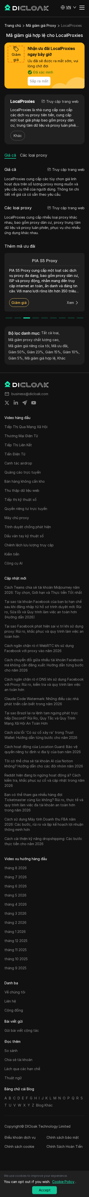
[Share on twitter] (6, 402)
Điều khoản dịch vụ (20, 1137)
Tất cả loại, (50, 333)
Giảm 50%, (17, 352)
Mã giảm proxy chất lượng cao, (34, 340)
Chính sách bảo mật (62, 1137)
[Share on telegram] (24, 402)
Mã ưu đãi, (59, 346)
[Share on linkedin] (15, 402)
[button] (68, 7)
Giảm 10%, (71, 352)
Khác (18, 136)
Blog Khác (44, 1105)
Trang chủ (12, 25)
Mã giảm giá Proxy (41, 25)
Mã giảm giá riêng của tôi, (29, 346)
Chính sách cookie (19, 1146)
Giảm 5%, (16, 358)
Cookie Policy (63, 1182)
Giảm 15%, (53, 352)
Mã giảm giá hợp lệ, (40, 358)
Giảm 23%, (35, 352)
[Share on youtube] (33, 402)
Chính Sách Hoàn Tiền (64, 1146)
